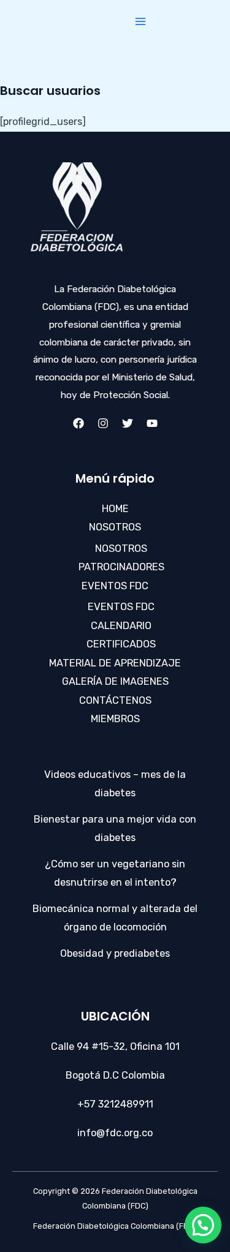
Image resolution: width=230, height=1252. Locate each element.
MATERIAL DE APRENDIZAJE (115, 663)
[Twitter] (127, 423)
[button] (203, 1225)
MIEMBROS (115, 719)
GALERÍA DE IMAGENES (115, 681)
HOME (115, 509)
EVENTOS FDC (115, 586)
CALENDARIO (121, 626)
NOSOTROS (115, 527)
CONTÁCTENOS (115, 700)
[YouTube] (152, 423)
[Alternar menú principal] (140, 22)
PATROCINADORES (121, 567)
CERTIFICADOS (121, 644)
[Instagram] (103, 423)
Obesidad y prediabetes (115, 953)
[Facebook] (78, 423)
